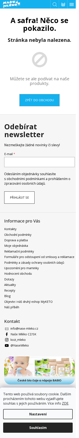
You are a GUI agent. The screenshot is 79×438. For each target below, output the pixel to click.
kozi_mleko (18, 340)
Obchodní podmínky (17, 235)
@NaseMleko (20, 345)
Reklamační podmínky (19, 251)
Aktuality (10, 285)
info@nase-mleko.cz (24, 328)
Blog (7, 296)
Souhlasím (38, 427)
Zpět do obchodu (39, 100)
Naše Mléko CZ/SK (23, 334)
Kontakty (10, 229)
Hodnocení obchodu (18, 274)
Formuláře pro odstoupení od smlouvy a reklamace (39, 257)
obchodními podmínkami (26, 179)
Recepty (9, 290)
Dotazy (9, 279)
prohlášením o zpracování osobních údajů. (37, 181)
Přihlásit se (19, 197)
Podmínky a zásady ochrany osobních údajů (34, 263)
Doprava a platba (16, 240)
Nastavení (38, 414)
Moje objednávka (16, 246)
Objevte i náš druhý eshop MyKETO (28, 302)
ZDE (65, 403)
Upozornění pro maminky (21, 268)
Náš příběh (11, 307)
